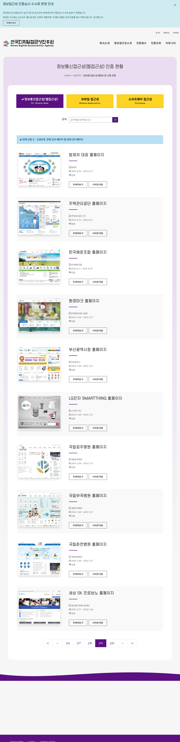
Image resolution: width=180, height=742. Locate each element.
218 (90, 643)
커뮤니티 (171, 43)
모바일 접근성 (90, 100)
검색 (64, 119)
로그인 (158, 33)
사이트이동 (98, 184)
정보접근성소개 (123, 43)
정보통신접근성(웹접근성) (39, 101)
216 (68, 643)
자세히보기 (80, 184)
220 (112, 643)
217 (79, 643)
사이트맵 (175, 33)
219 (101, 643)
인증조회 (156, 43)
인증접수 (141, 43)
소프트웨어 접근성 (140, 100)
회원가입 (166, 33)
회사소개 (105, 43)
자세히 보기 (11, 23)
